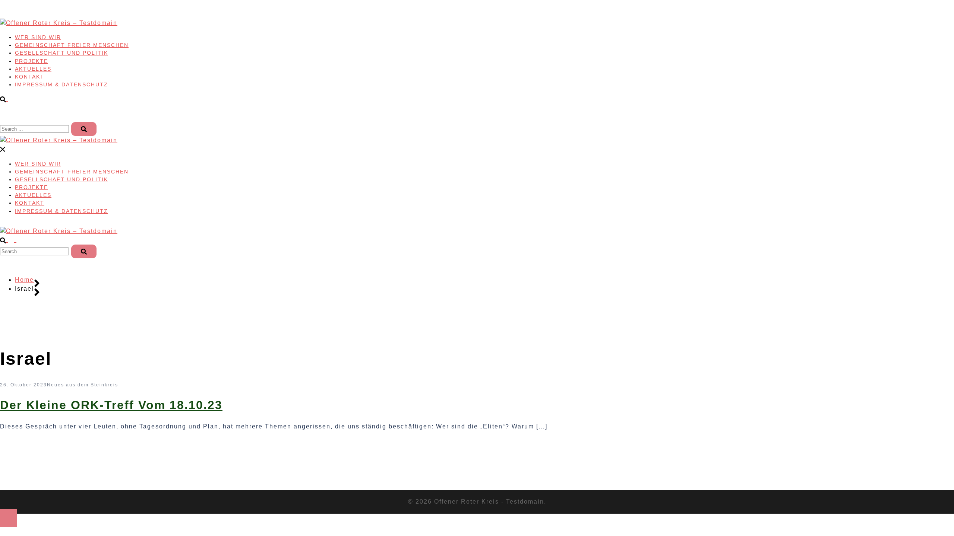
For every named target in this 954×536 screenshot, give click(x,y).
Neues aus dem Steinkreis (82, 384)
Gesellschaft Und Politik (61, 53)
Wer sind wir (38, 37)
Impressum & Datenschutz (61, 84)
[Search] (84, 129)
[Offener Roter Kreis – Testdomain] (58, 23)
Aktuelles (33, 69)
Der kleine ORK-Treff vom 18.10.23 (111, 405)
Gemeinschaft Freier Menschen (72, 45)
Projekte (31, 61)
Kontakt (29, 77)
